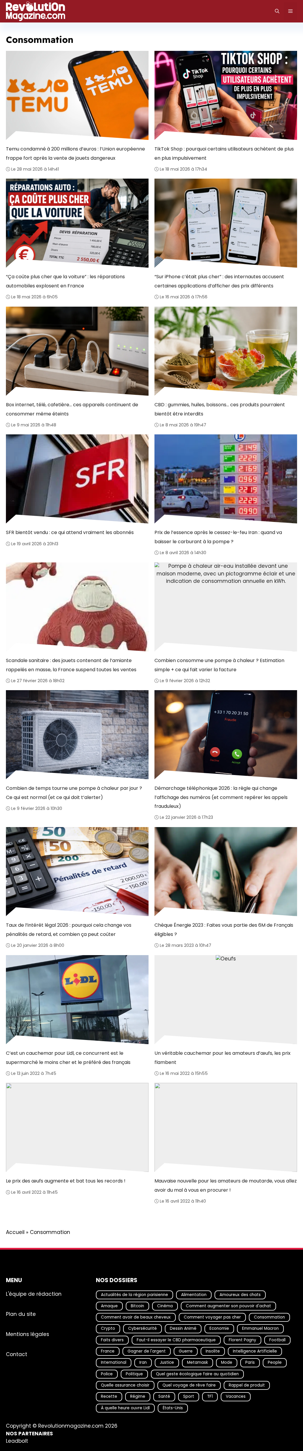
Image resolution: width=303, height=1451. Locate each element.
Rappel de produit (247, 1385)
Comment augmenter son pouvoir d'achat (228, 1306)
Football (277, 1340)
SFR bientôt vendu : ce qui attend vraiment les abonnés (70, 532)
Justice (167, 1363)
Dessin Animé (183, 1329)
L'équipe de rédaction (34, 1294)
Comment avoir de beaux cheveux (136, 1317)
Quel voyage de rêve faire (189, 1385)
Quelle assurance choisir (125, 1385)
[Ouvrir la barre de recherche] (277, 11)
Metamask (197, 1363)
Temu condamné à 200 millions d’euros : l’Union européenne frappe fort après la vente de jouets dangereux (75, 153)
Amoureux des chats (240, 1295)
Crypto (108, 1329)
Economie (219, 1329)
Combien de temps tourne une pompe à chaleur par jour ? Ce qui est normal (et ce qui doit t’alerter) (74, 793)
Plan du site (21, 1314)
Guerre (186, 1351)
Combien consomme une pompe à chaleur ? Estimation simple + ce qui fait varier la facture (219, 665)
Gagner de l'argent (147, 1351)
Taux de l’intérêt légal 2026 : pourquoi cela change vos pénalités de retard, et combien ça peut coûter (68, 930)
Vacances (236, 1397)
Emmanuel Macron (260, 1329)
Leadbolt (17, 1441)
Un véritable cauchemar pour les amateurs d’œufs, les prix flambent (222, 1057)
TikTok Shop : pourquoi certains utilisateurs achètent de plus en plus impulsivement (224, 153)
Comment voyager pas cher (212, 1317)
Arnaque (109, 1306)
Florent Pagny (242, 1340)
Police (107, 1374)
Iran (143, 1363)
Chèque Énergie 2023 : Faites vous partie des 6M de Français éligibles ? (223, 930)
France (108, 1351)
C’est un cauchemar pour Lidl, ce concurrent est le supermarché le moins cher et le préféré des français (68, 1057)
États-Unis (173, 1408)
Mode (226, 1363)
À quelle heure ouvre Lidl (125, 1408)
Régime (137, 1397)
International (113, 1363)
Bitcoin (137, 1306)
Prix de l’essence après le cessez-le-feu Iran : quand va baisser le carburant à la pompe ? (218, 537)
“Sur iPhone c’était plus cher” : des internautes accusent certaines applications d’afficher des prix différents (219, 281)
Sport (188, 1397)
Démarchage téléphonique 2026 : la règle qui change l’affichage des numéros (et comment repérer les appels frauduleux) (221, 797)
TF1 (210, 1397)
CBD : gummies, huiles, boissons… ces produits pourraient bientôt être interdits (219, 409)
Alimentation (194, 1295)
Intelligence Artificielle (255, 1351)
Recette (109, 1397)
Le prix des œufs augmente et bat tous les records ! (65, 1181)
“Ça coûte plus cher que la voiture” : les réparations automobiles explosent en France (65, 281)
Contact (16, 1354)
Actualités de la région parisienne (134, 1295)
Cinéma (165, 1306)
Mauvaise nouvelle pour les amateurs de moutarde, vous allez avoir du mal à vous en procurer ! (225, 1185)
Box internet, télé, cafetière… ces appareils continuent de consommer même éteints (72, 409)
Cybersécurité (142, 1329)
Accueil (15, 1232)
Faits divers (112, 1340)
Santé (164, 1397)
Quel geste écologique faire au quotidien (197, 1374)
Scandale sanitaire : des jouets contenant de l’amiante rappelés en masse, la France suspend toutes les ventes (71, 665)
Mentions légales (27, 1334)
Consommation (269, 1317)
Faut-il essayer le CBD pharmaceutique (176, 1340)
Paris (250, 1363)
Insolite (213, 1351)
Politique (134, 1374)
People (275, 1363)
